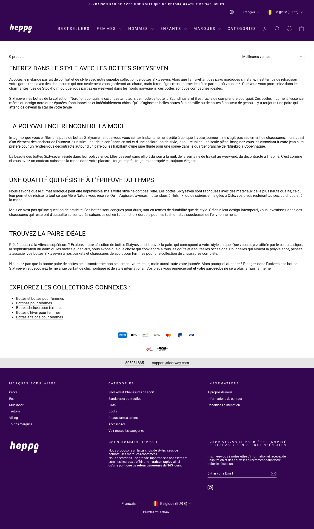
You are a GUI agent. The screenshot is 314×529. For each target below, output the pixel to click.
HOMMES (139, 28)
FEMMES (107, 28)
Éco (11, 398)
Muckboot (16, 405)
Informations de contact (225, 398)
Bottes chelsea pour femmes (39, 308)
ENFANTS (171, 28)
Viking (13, 418)
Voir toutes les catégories (126, 430)
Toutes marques (20, 424)
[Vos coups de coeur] (289, 29)
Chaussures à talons (123, 418)
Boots (112, 411)
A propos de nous (220, 392)
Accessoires (117, 424)
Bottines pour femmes (34, 303)
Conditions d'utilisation (224, 405)
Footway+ (164, 512)
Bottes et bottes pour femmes (40, 298)
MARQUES (205, 28)
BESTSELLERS (74, 28)
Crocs (13, 392)
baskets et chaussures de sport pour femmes (109, 253)
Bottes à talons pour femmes (39, 317)
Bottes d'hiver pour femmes (38, 312)
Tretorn (14, 411)
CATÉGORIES (242, 28)
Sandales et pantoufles (124, 398)
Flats (112, 405)
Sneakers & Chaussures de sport (131, 392)
